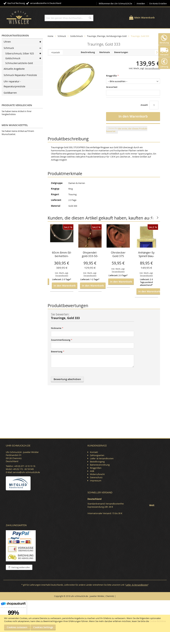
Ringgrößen (95, 467)
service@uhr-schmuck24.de (26, 472)
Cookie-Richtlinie (157, 621)
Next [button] (157, 217)
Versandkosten (61, 275)
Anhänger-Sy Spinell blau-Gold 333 (146, 254)
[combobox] (68, 18)
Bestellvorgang (97, 461)
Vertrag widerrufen (20, 567)
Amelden (141, 3)
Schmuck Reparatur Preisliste (20, 75)
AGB (92, 471)
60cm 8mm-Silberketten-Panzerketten (61, 254)
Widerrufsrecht (97, 474)
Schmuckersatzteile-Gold (19, 63)
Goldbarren (10, 92)
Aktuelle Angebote (14, 68)
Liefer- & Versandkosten (102, 458)
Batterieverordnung (100, 464)
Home (50, 36)
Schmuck (62, 36)
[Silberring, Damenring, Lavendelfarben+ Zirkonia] (157, 52)
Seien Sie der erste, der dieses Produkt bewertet (126, 130)
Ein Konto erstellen (158, 3)
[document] (85, 623)
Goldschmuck (76, 36)
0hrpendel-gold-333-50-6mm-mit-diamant (90, 254)
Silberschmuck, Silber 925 (19, 53)
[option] (61, 258)
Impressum (95, 480)
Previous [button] (151, 217)
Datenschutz (96, 477)
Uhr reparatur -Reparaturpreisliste (14, 84)
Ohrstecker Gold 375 (118, 254)
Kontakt (94, 452)
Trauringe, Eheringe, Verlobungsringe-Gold (107, 36)
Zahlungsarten (97, 455)
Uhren (7, 41)
